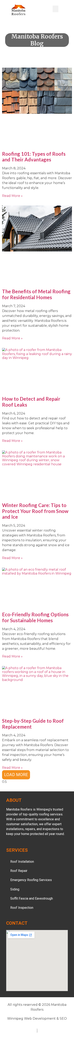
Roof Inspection (21, 908)
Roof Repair (18, 871)
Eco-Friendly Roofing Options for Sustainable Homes (35, 617)
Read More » (12, 196)
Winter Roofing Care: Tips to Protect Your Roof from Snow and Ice (35, 511)
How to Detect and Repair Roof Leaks (31, 402)
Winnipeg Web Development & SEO (37, 1018)
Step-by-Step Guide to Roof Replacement (33, 724)
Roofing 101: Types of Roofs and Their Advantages (34, 157)
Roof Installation (22, 862)
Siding (14, 889)
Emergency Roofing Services (31, 880)
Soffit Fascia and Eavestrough (31, 898)
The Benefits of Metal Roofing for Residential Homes (36, 294)
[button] (55, 9)
